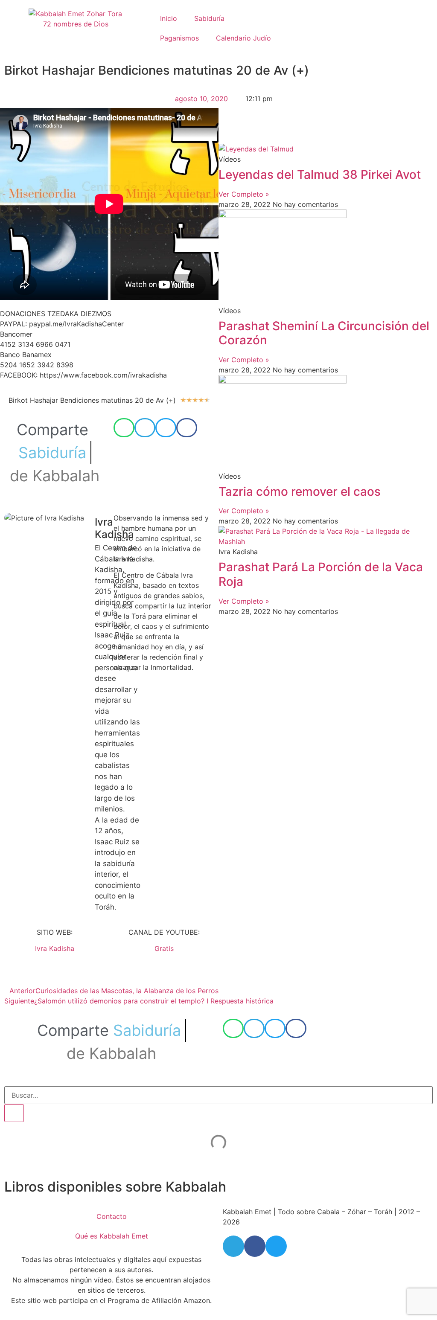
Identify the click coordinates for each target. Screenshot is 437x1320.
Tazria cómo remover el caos (299, 491)
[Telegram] (233, 1246)
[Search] (14, 1113)
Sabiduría (209, 18)
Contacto (111, 1216)
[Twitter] (276, 1246)
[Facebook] (254, 1246)
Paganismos (179, 38)
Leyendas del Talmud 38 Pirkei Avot (319, 174)
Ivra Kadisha (54, 948)
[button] (124, 427)
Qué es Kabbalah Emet (111, 1236)
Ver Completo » (243, 194)
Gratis (164, 948)
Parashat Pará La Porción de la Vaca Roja (320, 574)
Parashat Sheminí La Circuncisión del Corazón (323, 333)
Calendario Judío (243, 38)
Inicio (168, 18)
